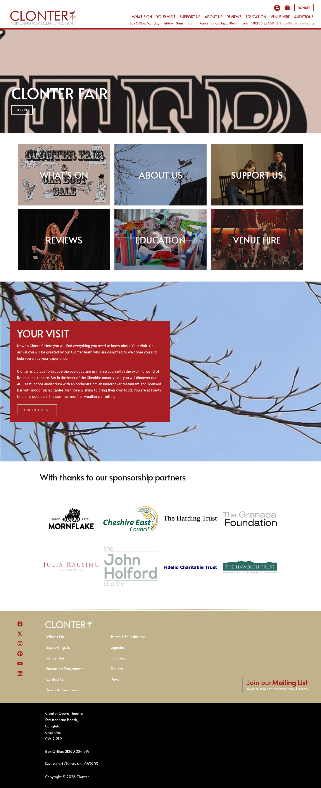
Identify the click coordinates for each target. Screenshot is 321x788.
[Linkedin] (20, 673)
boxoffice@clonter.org (297, 23)
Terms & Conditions (62, 689)
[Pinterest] (20, 653)
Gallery (116, 668)
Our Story (118, 658)
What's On (55, 636)
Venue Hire (55, 658)
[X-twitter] (20, 634)
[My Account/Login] (277, 9)
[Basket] (288, 7)
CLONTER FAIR (59, 93)
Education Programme (64, 668)
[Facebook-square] (20, 623)
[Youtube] (20, 663)
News (114, 679)
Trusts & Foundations (128, 636)
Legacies (117, 647)
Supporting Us (58, 647)
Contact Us (55, 679)
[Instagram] (20, 643)
